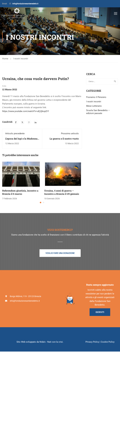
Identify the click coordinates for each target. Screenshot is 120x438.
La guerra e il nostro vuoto (64, 138)
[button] (40, 202)
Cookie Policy (107, 342)
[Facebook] (16, 122)
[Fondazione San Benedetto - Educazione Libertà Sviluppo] (16, 13)
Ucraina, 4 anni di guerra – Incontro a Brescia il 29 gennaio (61, 192)
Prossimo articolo (70, 133)
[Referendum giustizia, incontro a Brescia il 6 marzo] (21, 174)
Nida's (43, 342)
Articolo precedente (15, 133)
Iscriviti (100, 312)
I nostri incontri (20, 58)
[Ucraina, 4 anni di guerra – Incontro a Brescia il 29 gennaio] (63, 174)
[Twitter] (22, 122)
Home (5, 58)
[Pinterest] (29, 122)
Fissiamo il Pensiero (96, 97)
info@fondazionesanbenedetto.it (25, 4)
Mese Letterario (94, 106)
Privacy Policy (92, 342)
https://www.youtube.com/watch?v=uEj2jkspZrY (25, 111)
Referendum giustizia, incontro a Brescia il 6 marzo (20, 192)
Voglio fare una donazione (60, 253)
